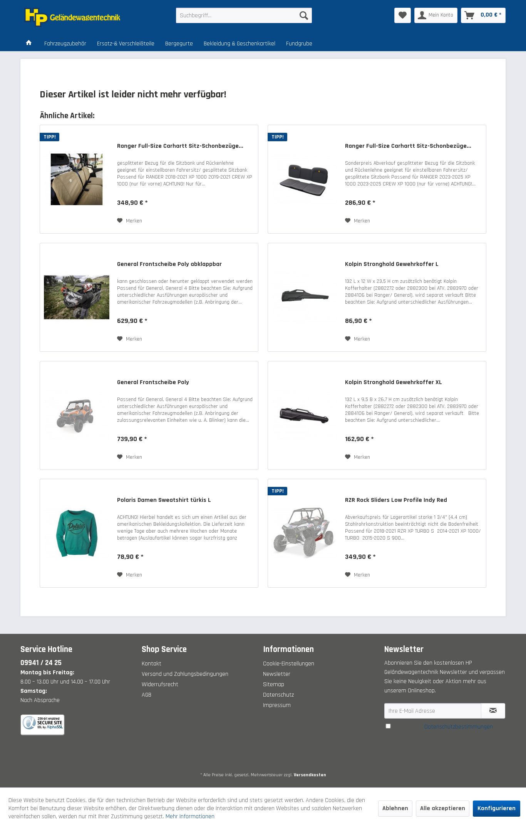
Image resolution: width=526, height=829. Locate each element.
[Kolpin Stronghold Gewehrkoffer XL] (304, 415)
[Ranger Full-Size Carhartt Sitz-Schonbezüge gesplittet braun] (76, 179)
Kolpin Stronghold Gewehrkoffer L (392, 264)
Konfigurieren (496, 808)
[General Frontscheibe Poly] (76, 415)
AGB (146, 695)
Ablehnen (395, 808)
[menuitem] (244, 15)
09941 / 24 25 (41, 663)
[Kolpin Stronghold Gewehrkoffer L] (304, 297)
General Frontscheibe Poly (153, 382)
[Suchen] (304, 15)
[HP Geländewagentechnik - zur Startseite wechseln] (82, 17)
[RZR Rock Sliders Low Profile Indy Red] (304, 533)
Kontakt (151, 664)
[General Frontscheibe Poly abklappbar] (76, 297)
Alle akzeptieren (442, 808)
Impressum (277, 705)
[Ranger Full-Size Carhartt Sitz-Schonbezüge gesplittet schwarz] (304, 179)
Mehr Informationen (190, 816)
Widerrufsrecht (160, 684)
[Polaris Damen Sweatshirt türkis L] (76, 533)
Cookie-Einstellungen (288, 664)
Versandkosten (310, 775)
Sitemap (273, 684)
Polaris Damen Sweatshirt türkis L (164, 500)
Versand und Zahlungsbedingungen (185, 674)
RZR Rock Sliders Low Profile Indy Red (396, 500)
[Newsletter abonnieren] (493, 711)
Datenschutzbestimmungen (458, 727)
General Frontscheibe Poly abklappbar (169, 264)
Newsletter (276, 674)
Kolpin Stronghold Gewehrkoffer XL (393, 382)
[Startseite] (28, 44)
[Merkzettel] (402, 15)
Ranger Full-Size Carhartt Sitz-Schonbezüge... (180, 146)
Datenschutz (278, 695)
